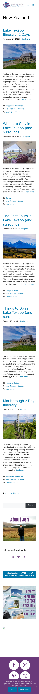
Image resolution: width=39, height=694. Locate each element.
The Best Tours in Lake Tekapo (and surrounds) (17, 220)
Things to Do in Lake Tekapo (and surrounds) (17, 312)
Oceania (21, 109)
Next (16, 493)
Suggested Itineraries (14, 106)
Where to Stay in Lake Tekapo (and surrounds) (17, 128)
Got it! (12, 690)
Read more (26, 100)
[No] (37, 687)
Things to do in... (12, 291)
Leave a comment (13, 112)
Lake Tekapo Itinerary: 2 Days (16, 32)
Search (31, 505)
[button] (27, 5)
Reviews (9, 198)
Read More (24, 690)
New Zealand (11, 109)
